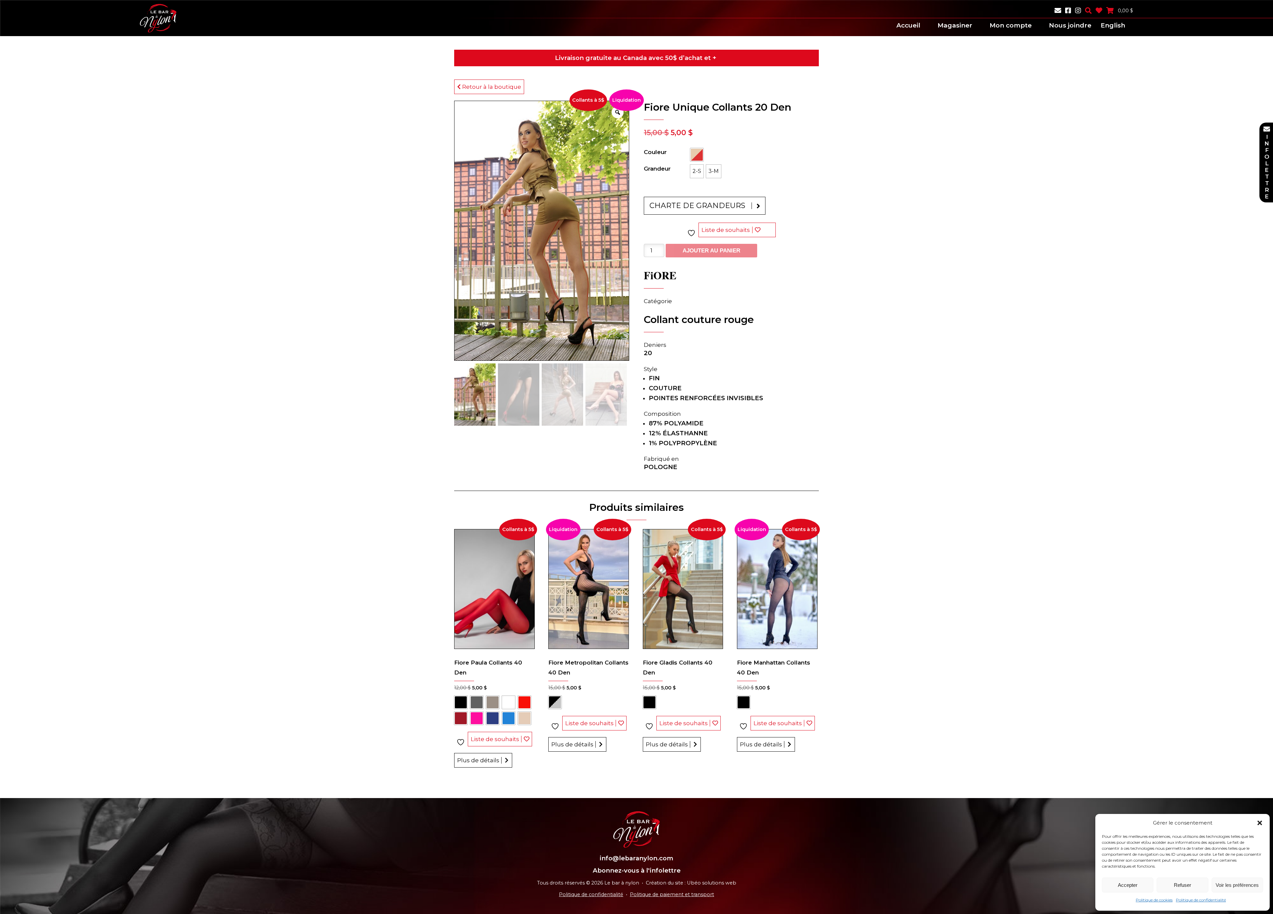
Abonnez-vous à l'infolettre (637, 870)
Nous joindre (1070, 25)
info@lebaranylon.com (636, 858)
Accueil (908, 25)
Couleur (655, 152)
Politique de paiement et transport (672, 894)
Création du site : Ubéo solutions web (691, 883)
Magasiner (955, 25)
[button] (1259, 823)
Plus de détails (478, 760)
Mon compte (1011, 25)
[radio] (696, 154)
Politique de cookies (1154, 899)
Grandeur (657, 168)
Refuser (1182, 885)
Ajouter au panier (711, 250)
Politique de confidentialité (1201, 899)
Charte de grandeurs (697, 205)
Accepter (1127, 885)
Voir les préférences (1237, 885)
